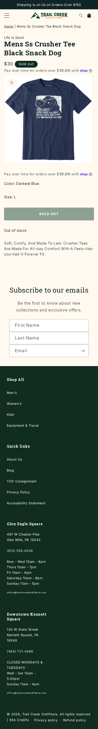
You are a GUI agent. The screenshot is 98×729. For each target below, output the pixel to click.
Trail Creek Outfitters (39, 714)
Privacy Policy (18, 492)
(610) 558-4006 (20, 551)
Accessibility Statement (26, 503)
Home (8, 26)
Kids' (11, 414)
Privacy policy (46, 720)
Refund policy (74, 720)
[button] (7, 15)
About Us (14, 459)
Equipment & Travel (23, 425)
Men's (12, 393)
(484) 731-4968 (20, 651)
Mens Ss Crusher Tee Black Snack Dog (49, 26)
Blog (10, 470)
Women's (14, 403)
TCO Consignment (22, 481)
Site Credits (19, 720)
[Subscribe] (83, 350)
